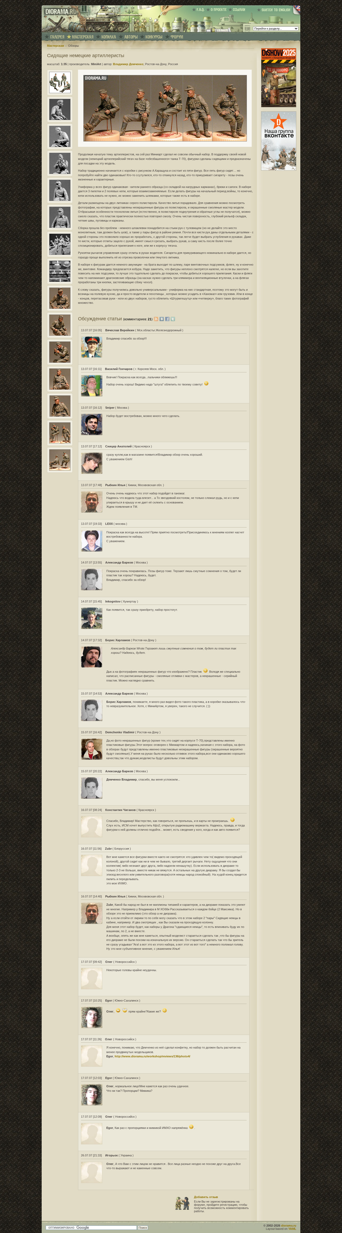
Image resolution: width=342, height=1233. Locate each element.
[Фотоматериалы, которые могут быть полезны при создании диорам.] (108, 37)
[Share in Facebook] (168, 318)
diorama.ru (288, 1225)
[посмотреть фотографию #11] (60, 361)
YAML (292, 1228)
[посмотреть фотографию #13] (60, 415)
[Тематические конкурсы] (154, 37)
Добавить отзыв (206, 1197)
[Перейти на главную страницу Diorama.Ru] (59, 31)
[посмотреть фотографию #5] (60, 200)
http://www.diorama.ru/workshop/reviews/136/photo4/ (152, 1056)
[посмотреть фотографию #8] (60, 280)
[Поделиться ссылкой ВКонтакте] (162, 318)
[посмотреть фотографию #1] (60, 92)
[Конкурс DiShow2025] (278, 106)
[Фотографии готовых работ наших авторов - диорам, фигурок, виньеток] (57, 37)
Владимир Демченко (128, 64)
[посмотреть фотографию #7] (60, 253)
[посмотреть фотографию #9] (60, 307)
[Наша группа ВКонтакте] (278, 169)
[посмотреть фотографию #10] (60, 334)
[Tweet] (173, 318)
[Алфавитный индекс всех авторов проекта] (131, 37)
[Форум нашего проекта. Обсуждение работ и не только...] (176, 37)
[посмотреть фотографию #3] (60, 146)
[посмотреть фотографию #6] (60, 227)
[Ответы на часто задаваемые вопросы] (199, 9)
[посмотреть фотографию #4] (60, 173)
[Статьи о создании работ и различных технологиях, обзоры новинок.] (83, 37)
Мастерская (55, 45)
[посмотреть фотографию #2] (60, 119)
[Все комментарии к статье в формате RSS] (156, 318)
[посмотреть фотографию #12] (60, 388)
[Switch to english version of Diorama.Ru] (278, 14)
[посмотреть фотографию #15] (60, 469)
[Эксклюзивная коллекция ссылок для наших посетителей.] (237, 9)
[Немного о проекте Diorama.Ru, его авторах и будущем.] (217, 9)
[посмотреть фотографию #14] (60, 442)
